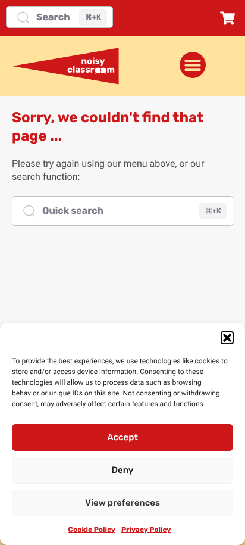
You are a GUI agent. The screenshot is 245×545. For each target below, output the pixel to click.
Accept (122, 437)
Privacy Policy (146, 529)
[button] (227, 338)
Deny (123, 470)
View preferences (122, 502)
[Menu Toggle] (193, 65)
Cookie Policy (91, 529)
